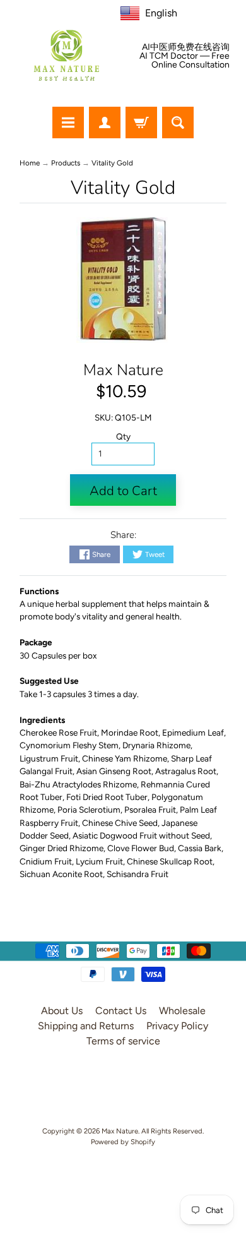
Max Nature (123, 370)
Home (30, 162)
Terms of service (123, 1041)
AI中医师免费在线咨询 (186, 47)
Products (65, 162)
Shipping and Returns (86, 1026)
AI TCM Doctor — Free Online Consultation (184, 60)
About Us (62, 1011)
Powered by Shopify (123, 1141)
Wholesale (182, 1011)
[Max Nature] (66, 55)
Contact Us (120, 1011)
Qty (123, 436)
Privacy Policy (177, 1026)
